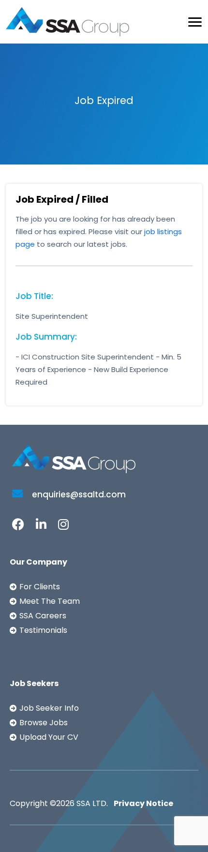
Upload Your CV (48, 737)
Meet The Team (49, 601)
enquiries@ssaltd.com (78, 494)
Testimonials (43, 630)
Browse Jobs (43, 722)
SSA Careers (42, 615)
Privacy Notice (143, 803)
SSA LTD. (92, 803)
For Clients (39, 586)
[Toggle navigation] (195, 22)
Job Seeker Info (49, 708)
